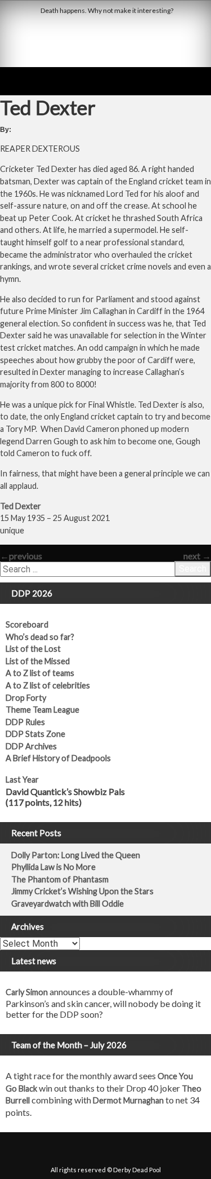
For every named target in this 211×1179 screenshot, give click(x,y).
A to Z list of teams (40, 673)
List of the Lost (33, 648)
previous (21, 555)
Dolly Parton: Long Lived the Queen (75, 855)
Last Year (22, 779)
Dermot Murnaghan (128, 1100)
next (197, 555)
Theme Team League (42, 709)
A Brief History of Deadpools (58, 758)
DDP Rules (25, 722)
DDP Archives (31, 746)
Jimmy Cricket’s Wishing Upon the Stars (82, 891)
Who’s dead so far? (40, 637)
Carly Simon (27, 992)
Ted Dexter (20, 506)
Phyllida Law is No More (53, 867)
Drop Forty (26, 698)
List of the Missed (38, 661)
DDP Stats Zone (35, 734)
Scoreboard (27, 624)
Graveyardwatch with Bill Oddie (67, 903)
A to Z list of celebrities (48, 685)
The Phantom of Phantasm (60, 879)
